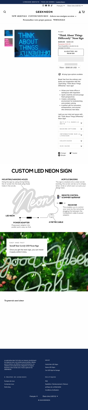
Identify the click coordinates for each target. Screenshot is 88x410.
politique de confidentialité (53, 387)
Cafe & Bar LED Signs (51, 364)
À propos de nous (9, 381)
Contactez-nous (9, 384)
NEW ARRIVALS (19, 16)
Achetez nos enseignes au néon (62, 16)
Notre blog (7, 387)
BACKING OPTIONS (68, 129)
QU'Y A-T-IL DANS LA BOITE (69, 123)
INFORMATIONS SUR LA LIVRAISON (70, 135)
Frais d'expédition (63, 46)
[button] (71, 59)
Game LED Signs (50, 367)
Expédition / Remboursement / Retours (56, 384)
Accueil (60, 31)
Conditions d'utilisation (52, 390)
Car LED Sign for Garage (52, 370)
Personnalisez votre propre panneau (37, 20)
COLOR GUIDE (66, 141)
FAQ (46, 381)
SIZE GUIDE (65, 146)
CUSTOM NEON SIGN (38, 16)
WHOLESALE (59, 20)
